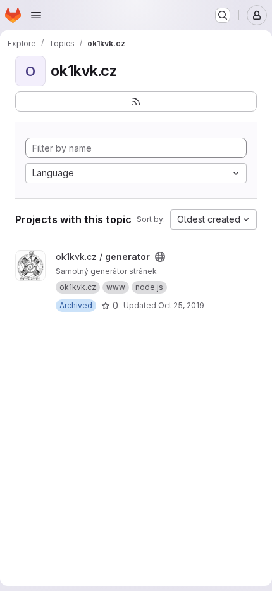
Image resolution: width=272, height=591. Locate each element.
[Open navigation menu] (36, 15)
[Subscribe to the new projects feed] (136, 101)
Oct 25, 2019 (181, 305)
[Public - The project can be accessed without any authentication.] (160, 257)
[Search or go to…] (222, 15)
